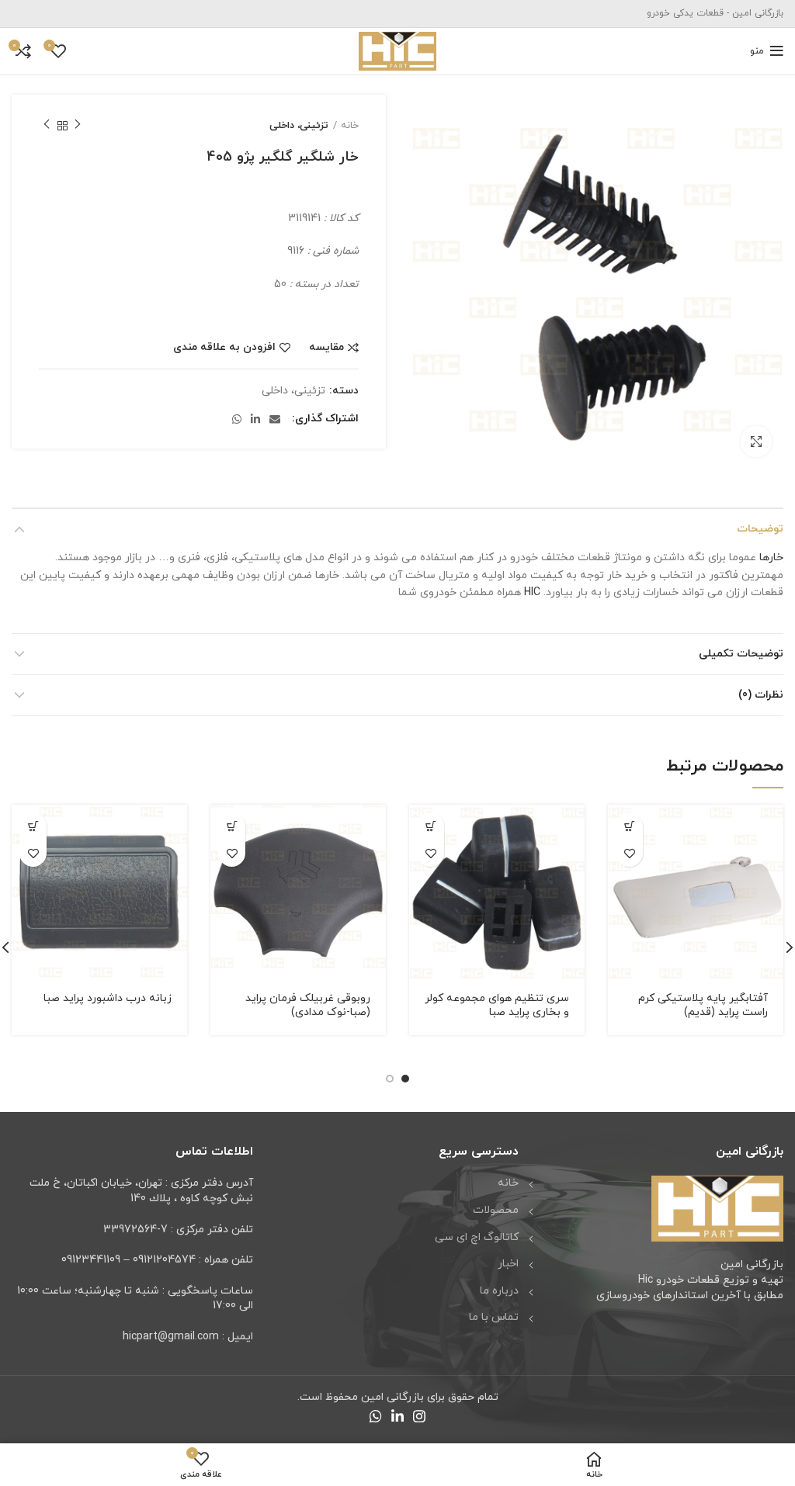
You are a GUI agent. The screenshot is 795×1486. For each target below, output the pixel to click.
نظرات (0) (760, 695)
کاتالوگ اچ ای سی (477, 1237)
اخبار (508, 1263)
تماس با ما (494, 1317)
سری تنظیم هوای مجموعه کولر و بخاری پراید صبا (497, 1005)
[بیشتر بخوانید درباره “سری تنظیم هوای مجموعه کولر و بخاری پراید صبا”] (430, 826)
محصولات (496, 1210)
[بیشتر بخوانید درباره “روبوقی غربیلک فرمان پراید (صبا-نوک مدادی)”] (231, 826)
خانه (350, 126)
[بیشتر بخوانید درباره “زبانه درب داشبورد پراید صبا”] (33, 826)
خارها (771, 557)
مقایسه (326, 347)
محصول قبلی (77, 125)
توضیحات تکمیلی (741, 653)
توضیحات (760, 528)
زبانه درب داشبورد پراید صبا (107, 998)
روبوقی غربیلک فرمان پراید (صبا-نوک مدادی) (307, 1005)
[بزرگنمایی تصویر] (756, 441)
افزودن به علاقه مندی (224, 347)
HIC (532, 592)
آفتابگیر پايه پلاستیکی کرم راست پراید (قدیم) (703, 1005)
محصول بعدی (46, 125)
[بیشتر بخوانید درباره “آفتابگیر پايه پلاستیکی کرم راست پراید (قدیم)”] (629, 826)
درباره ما (499, 1290)
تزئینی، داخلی (298, 126)
